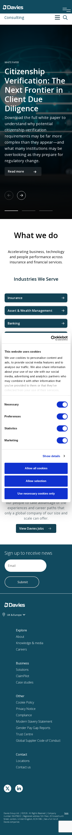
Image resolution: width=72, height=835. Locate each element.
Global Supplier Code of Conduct (38, 740)
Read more (16, 171)
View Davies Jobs (31, 528)
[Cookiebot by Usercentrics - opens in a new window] (51, 338)
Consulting (14, 17)
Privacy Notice (26, 709)
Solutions (22, 669)
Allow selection (36, 481)
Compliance (24, 715)
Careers (21, 649)
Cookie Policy (25, 702)
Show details (51, 456)
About (20, 636)
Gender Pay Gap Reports (33, 728)
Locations (23, 761)
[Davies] (13, 6)
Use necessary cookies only (36, 493)
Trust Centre (24, 734)
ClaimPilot (22, 676)
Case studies (24, 682)
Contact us (23, 767)
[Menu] (65, 4)
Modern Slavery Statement (34, 721)
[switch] (62, 417)
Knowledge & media (29, 643)
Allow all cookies (36, 468)
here (66, 813)
